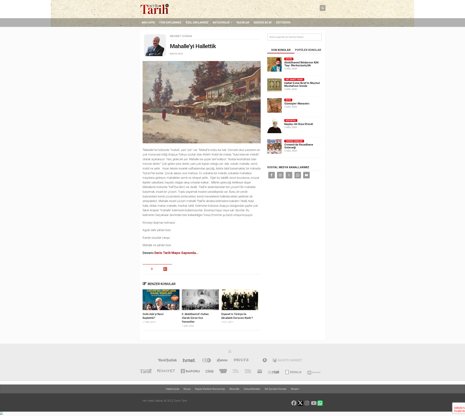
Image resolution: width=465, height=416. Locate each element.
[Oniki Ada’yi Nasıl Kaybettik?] (161, 299)
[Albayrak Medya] (230, 352)
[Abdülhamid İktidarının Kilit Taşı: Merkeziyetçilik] (274, 64)
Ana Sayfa (148, 22)
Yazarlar (242, 22)
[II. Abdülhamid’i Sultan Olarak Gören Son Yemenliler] (200, 299)
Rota (288, 100)
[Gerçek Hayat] (223, 371)
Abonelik (234, 388)
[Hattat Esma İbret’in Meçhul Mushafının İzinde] (274, 85)
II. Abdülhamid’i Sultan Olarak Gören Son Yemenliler (195, 318)
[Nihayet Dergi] (166, 371)
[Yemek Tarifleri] (222, 360)
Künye (187, 388)
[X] (300, 403)
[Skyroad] (274, 371)
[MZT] (260, 360)
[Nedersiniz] (313, 371)
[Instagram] (307, 403)
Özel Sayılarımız (197, 22)
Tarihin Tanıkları (294, 141)
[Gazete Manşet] (287, 360)
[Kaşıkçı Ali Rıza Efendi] (274, 126)
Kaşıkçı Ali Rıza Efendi (298, 124)
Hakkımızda (172, 388)
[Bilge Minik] (248, 371)
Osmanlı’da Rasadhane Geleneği (298, 146)
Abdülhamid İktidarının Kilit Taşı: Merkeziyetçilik (301, 64)
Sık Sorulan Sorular (275, 388)
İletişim (295, 388)
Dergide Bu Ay (263, 22)
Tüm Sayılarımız (170, 22)
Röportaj (291, 121)
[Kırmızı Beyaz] (259, 371)
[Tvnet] (189, 360)
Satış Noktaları (252, 388)
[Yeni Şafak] (167, 360)
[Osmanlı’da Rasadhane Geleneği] (274, 146)
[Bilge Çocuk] (236, 371)
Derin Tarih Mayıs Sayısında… (176, 253)
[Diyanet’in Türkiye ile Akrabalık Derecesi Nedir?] (239, 299)
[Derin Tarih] (145, 371)
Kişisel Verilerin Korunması (210, 388)
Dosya (289, 59)
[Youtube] (313, 403)
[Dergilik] (293, 371)
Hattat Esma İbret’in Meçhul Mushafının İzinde (302, 84)
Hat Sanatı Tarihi (294, 79)
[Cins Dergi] (209, 371)
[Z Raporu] (190, 371)
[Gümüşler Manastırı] (274, 105)
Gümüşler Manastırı (296, 103)
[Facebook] (293, 403)
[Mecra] (241, 360)
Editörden (283, 22)
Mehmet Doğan (181, 36)
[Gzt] (206, 360)
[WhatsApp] (320, 403)
